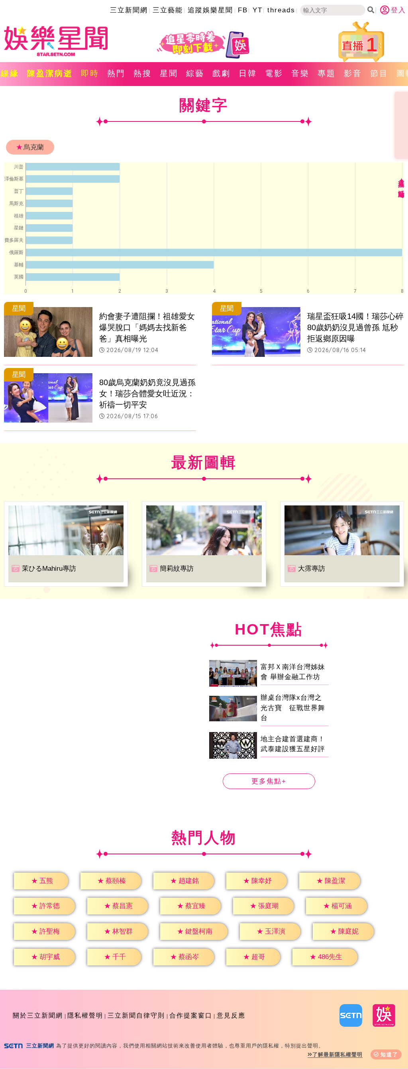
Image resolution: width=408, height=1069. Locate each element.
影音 (353, 73)
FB (243, 10)
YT (258, 10)
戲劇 (221, 73)
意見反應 (231, 1015)
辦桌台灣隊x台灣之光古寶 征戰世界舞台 (293, 708)
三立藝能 (168, 10)
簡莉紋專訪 (177, 568)
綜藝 (195, 73)
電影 (274, 73)
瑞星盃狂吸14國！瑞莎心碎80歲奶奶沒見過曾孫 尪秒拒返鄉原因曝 (355, 327)
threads (281, 10)
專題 (327, 73)
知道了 (389, 1054)
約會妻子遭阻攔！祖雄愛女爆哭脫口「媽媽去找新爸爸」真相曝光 (147, 327)
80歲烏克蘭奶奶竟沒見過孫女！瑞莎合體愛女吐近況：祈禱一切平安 (147, 393)
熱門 (116, 73)
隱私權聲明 (85, 1015)
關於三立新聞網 (38, 1015)
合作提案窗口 (190, 1015)
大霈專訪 (311, 568)
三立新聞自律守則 (136, 1015)
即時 (90, 73)
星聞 (169, 73)
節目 (379, 73)
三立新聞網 (129, 10)
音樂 (300, 73)
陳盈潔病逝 (50, 73)
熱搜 (142, 73)
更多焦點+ (268, 781)
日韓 (248, 73)
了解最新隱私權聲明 (337, 1054)
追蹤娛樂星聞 (210, 10)
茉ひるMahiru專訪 (49, 568)
